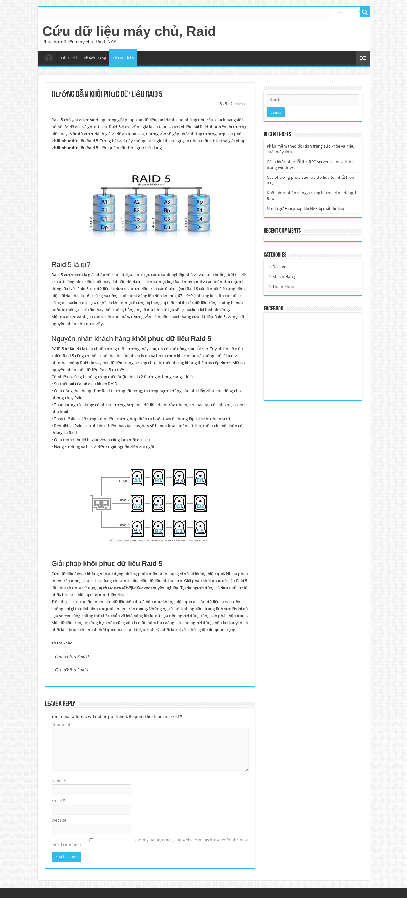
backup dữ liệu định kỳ (139, 629)
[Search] (365, 12)
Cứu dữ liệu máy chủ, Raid (129, 31)
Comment (61, 724)
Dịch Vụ (279, 266)
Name (59, 780)
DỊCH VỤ (69, 58)
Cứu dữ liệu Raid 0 (71, 656)
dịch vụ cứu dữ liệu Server (124, 587)
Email (58, 800)
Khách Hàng (95, 58)
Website (59, 820)
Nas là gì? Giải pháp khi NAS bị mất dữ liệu (305, 208)
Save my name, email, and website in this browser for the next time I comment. (150, 842)
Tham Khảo (123, 58)
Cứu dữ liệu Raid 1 (71, 669)
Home (49, 57)
